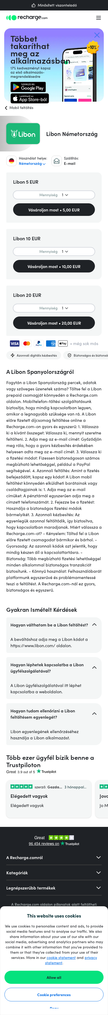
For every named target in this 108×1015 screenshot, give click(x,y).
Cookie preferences (54, 994)
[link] (28, 87)
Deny (54, 1008)
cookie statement (61, 957)
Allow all (54, 977)
